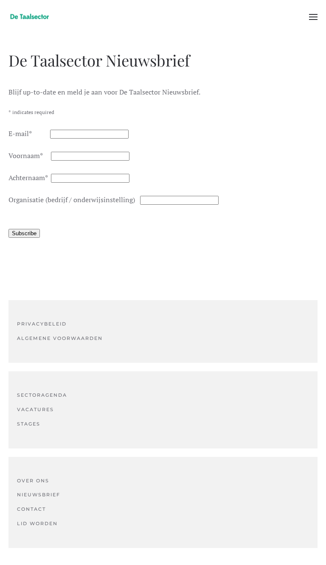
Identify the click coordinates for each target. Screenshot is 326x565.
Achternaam (29, 177)
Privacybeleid (42, 324)
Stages (28, 424)
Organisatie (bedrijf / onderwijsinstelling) (74, 199)
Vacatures (35, 409)
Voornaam (29, 155)
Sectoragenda (42, 395)
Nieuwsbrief (38, 495)
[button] (313, 17)
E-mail (29, 133)
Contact (31, 509)
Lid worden (37, 523)
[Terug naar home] (29, 17)
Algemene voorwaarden (60, 338)
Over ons (33, 481)
